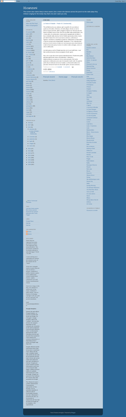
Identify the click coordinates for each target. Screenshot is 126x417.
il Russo (89, 86)
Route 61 (89, 173)
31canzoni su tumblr (92, 210)
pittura (28, 83)
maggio (31, 143)
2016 (29, 127)
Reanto (89, 167)
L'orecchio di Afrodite (92, 107)
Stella (88, 183)
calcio (27, 42)
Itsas (88, 99)
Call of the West (91, 58)
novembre (32, 136)
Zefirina (89, 202)
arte (27, 38)
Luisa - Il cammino (92, 126)
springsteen (29, 106)
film (27, 56)
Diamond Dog (90, 66)
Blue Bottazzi (90, 56)
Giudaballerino (90, 78)
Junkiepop (89, 101)
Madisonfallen (90, 130)
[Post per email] (72, 67)
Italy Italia (89, 97)
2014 (29, 151)
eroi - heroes (29, 54)
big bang (28, 40)
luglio (31, 141)
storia (27, 108)
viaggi (27, 112)
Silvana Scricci (90, 175)
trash (27, 110)
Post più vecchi (77, 77)
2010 (29, 160)
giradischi (28, 65)
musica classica (30, 79)
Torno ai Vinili (90, 191)
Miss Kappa (90, 136)
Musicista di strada (92, 142)
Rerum (88, 171)
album (27, 34)
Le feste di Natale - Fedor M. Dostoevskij (57, 23)
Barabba (89, 51)
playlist (28, 85)
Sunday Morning (91, 185)
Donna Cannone (91, 68)
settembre (32, 139)
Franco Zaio (90, 74)
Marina (88, 134)
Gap (88, 76)
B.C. (88, 49)
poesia (28, 87)
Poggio (88, 158)
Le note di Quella (91, 115)
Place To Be (90, 156)
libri (33, 213)
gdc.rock (28, 60)
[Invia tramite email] (44, 69)
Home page (63, 77)
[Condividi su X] (47, 69)
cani (27, 44)
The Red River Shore (92, 189)
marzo (31, 145)
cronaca (28, 50)
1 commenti (66, 67)
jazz (30, 208)
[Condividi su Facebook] (49, 69)
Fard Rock (89, 72)
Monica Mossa (90, 138)
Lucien (88, 121)
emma (29, 231)
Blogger (73, 412)
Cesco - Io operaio (92, 60)
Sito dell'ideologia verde (93, 179)
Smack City (90, 181)
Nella (88, 144)
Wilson (88, 198)
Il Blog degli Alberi (91, 80)
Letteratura (52, 71)
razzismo (28, 91)
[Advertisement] (34, 174)
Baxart (88, 54)
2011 (29, 157)
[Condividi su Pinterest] (51, 69)
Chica (88, 62)
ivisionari (28, 71)
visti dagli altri (29, 116)
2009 (29, 162)
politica (28, 89)
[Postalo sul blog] (46, 69)
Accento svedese (91, 47)
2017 (29, 125)
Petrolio (89, 154)
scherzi (28, 100)
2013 (29, 153)
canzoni (28, 46)
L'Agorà (89, 105)
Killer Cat (89, 103)
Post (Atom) (52, 80)
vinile (27, 114)
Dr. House (29, 52)
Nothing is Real (91, 148)
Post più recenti (49, 77)
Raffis (88, 163)
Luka (88, 128)
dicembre (32, 129)
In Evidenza (29, 69)
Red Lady (89, 169)
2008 (29, 164)
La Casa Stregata (91, 109)
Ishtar (88, 95)
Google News (29, 221)
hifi (27, 67)
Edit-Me (28, 223)
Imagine (89, 89)
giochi (27, 62)
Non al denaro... (91, 146)
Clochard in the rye (92, 64)
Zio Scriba (89, 204)
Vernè (88, 195)
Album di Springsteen (32, 25)
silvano (30, 234)
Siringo (88, 177)
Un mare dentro (91, 193)
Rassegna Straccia (92, 165)
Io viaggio (89, 93)
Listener (89, 119)
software (28, 102)
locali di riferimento (31, 77)
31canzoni (30, 8)
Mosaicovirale (90, 140)
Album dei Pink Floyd (32, 23)
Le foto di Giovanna (92, 113)
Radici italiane (90, 161)
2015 (29, 148)
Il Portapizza (90, 84)
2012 (29, 155)
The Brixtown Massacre (93, 187)
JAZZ (27, 73)
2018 (29, 122)
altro (27, 36)
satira (27, 97)
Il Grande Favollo (91, 82)
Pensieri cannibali (91, 152)
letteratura (29, 213)
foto (27, 58)
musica (30, 210)
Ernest (88, 70)
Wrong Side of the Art (92, 200)
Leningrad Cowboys (92, 117)
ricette (27, 93)
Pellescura (89, 150)
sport (27, 104)
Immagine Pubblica (92, 91)
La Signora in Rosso (92, 111)
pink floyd (28, 81)
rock (27, 95)
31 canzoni (29, 32)
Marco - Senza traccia (92, 132)
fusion (33, 208)
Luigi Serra (89, 123)
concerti (28, 48)
